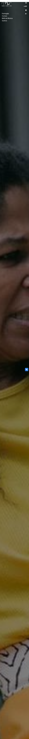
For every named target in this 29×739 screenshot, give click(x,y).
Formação (5, 13)
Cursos (4, 16)
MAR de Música (7, 18)
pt (26, 6)
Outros (4, 21)
